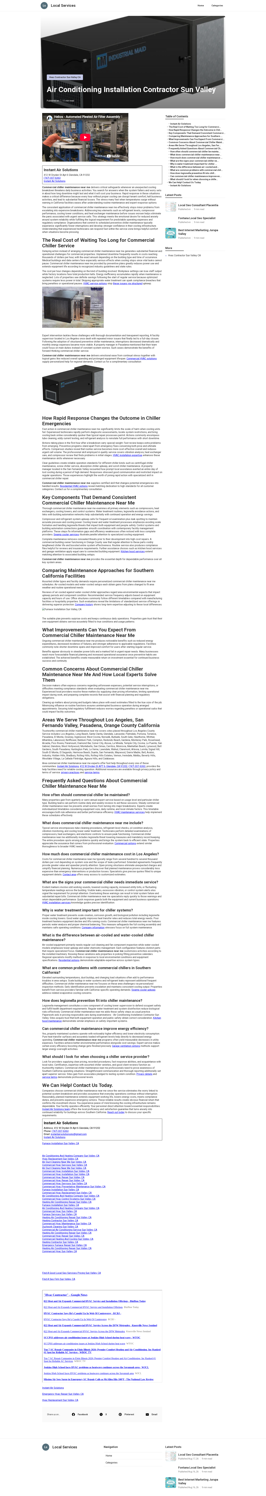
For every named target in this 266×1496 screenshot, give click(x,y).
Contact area (69, 874)
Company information (93, 927)
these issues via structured (127, 283)
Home (201, 5)
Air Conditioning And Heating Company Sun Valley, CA (70, 1155)
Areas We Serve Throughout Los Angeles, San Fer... (195, 145)
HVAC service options (95, 283)
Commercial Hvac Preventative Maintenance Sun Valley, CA (73, 1186)
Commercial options (125, 843)
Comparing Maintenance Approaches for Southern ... (195, 136)
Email (154, 1414)
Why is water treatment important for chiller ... (193, 164)
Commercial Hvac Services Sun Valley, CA (64, 1165)
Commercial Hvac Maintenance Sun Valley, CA (66, 1223)
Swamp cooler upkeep (143, 989)
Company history (84, 604)
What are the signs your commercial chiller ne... (194, 161)
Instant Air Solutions (54, 181)
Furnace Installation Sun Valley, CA (60, 1143)
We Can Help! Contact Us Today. (185, 182)
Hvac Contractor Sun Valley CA (65, 77)
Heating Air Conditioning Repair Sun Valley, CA (66, 1202)
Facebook (83, 1414)
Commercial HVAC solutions (142, 358)
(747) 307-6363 (52, 178)
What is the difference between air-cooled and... (194, 167)
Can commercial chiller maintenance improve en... (196, 176)
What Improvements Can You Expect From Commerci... (196, 139)
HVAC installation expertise (127, 455)
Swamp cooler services (66, 534)
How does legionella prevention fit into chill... (193, 173)
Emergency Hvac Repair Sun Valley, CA (63, 1394)
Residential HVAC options (74, 486)
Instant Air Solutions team (56, 1109)
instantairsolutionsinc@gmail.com (69, 1134)
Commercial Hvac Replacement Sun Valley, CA (67, 1192)
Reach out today (116, 1112)
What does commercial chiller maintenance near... (195, 154)
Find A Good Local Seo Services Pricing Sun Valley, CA (71, 1272)
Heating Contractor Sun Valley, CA (60, 1220)
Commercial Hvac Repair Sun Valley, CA (63, 1177)
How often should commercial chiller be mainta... (195, 151)
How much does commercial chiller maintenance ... (196, 158)
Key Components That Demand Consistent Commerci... (197, 133)
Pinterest (129, 1414)
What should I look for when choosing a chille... (194, 179)
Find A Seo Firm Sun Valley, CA (58, 1279)
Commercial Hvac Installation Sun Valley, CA (65, 1171)
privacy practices (70, 772)
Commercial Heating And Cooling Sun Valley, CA (67, 1239)
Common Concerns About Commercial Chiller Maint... (196, 142)
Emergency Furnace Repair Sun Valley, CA (64, 1245)
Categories (217, 5)
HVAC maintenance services (129, 812)
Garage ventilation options (126, 1046)
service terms (92, 772)
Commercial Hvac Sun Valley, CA (59, 1211)
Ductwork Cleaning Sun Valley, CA (60, 1226)
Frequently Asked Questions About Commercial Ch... (195, 148)
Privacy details (144, 1074)
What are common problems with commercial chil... (196, 170)
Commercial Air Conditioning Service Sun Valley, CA (69, 1229)
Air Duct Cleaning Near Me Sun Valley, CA (64, 1161)
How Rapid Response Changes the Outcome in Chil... (195, 130)
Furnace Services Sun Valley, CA (59, 1214)
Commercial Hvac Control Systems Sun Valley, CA (68, 1198)
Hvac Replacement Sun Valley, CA (60, 1158)
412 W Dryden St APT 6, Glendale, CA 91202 (103, 766)
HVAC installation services (56, 902)
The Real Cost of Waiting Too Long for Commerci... (195, 127)
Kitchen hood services (133, 551)
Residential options (68, 960)
